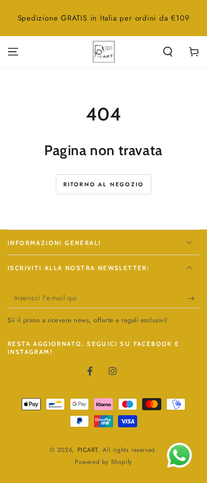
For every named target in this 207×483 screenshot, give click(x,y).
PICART (87, 449)
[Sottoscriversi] (193, 298)
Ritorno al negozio (103, 184)
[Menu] (13, 51)
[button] (168, 51)
